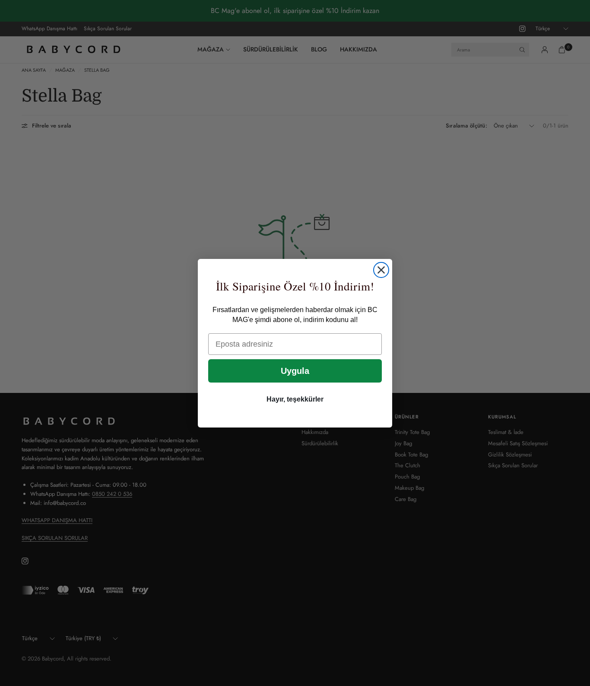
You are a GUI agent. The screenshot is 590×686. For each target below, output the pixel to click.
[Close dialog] (381, 270)
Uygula (295, 371)
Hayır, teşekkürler (295, 399)
